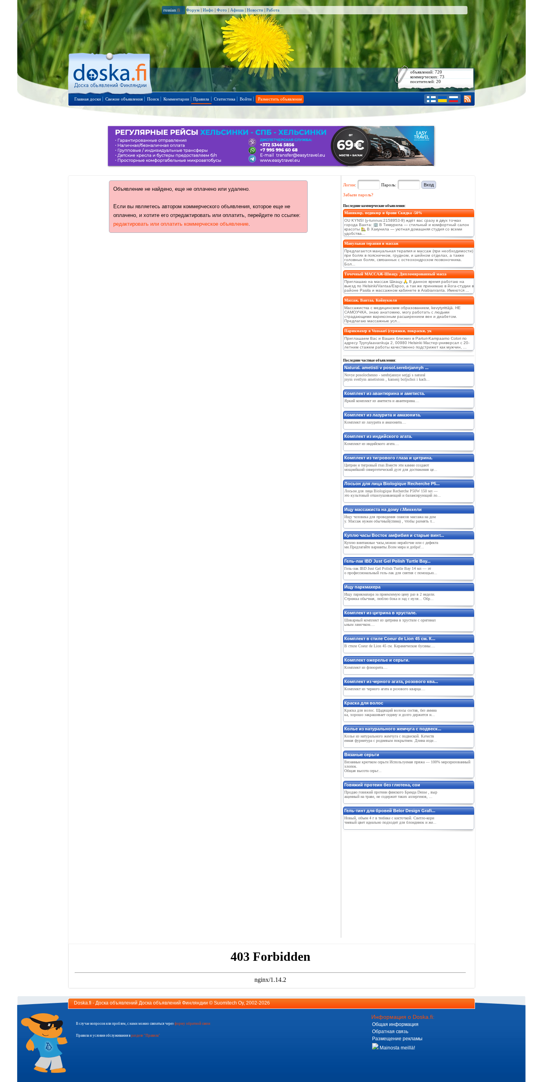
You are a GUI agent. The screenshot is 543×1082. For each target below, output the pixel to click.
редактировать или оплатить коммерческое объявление (180, 224)
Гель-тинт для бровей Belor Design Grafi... (389, 810)
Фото (222, 10)
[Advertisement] (402, 882)
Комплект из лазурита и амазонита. (382, 414)
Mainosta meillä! (396, 1048)
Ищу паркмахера (362, 587)
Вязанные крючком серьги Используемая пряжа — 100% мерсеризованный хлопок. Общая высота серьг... (407, 766)
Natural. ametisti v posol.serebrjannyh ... (386, 367)
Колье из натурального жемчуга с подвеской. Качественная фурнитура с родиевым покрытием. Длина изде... (390, 738)
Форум (193, 10)
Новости (255, 10)
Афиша (237, 10)
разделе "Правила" (145, 1035)
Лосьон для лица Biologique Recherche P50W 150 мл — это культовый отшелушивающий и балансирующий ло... (392, 493)
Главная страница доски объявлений (110, 72)
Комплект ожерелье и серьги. (376, 660)
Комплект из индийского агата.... (371, 443)
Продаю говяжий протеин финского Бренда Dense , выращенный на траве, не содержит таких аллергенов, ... (390, 794)
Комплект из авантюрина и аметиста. (384, 393)
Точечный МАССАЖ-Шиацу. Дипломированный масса (395, 274)
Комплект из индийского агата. (378, 436)
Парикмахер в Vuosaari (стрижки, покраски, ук (388, 331)
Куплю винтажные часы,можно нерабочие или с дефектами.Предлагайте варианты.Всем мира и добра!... (391, 544)
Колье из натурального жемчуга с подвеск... (392, 728)
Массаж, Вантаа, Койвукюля (370, 300)
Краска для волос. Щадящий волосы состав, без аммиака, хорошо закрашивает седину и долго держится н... (390, 712)
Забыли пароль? (358, 194)
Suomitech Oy (229, 1003)
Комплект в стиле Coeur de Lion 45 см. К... (389, 638)
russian (171, 10)
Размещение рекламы (397, 1038)
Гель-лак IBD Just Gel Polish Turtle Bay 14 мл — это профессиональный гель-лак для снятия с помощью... (390, 570)
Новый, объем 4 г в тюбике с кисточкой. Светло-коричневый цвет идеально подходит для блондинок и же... (390, 820)
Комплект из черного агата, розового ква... (391, 681)
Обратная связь (390, 1031)
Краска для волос (363, 703)
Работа (272, 10)
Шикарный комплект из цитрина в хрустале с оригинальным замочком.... (390, 622)
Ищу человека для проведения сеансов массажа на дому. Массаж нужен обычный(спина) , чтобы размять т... (390, 519)
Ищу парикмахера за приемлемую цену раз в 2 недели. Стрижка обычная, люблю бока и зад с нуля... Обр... (389, 596)
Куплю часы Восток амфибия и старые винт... (394, 535)
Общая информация (395, 1024)
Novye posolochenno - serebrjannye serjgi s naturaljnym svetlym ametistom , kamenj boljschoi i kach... (387, 377)
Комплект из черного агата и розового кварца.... (384, 689)
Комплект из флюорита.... (366, 667)
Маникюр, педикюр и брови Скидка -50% (383, 213)
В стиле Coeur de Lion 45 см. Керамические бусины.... (389, 646)
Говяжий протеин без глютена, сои (382, 784)
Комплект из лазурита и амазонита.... (375, 422)
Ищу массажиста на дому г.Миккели (383, 509)
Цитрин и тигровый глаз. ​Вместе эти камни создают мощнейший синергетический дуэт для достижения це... (390, 467)
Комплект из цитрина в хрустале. (380, 612)
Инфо (208, 10)
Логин (349, 184)
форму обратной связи (192, 1024)
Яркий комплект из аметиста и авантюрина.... (381, 401)
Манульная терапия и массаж (371, 243)
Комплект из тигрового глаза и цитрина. (388, 457)
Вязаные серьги (361, 754)
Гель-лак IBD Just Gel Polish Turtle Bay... (387, 561)
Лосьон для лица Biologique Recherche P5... (392, 483)
